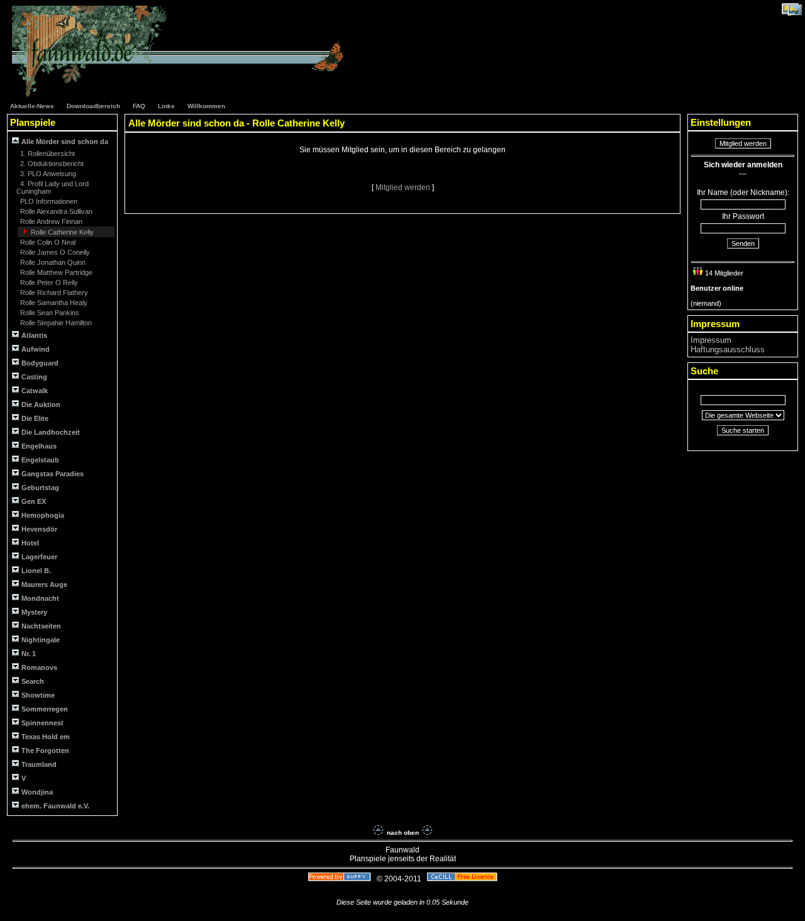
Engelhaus (39, 446)
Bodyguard (39, 363)
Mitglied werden (403, 187)
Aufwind (35, 349)
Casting (34, 377)
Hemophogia (42, 515)
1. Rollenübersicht (46, 153)
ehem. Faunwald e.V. (55, 806)
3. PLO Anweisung (47, 173)
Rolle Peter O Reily (48, 282)
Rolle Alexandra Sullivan (55, 211)
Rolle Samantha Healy (52, 302)
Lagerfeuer (39, 557)
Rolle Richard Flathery (53, 292)
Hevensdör (39, 529)
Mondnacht (40, 598)
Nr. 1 (28, 653)
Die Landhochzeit (50, 432)
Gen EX (33, 501)
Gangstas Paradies (52, 473)
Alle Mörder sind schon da (63, 141)
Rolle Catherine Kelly (61, 232)
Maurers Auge (44, 584)
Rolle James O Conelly (54, 252)
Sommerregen (44, 709)
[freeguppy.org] (340, 878)
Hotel (30, 543)
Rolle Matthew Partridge (55, 272)
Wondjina (37, 792)
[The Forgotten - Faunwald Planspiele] (184, 95)
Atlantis (34, 335)
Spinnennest (42, 723)
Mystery (34, 612)
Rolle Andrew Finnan (50, 221)
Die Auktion (40, 404)
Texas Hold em (45, 736)
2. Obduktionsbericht (51, 163)
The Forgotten (45, 750)
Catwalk (34, 390)
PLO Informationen (47, 201)
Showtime (38, 695)
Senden (743, 243)
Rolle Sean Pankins (48, 312)
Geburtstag (40, 487)
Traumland (39, 764)
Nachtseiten (41, 626)
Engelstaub (40, 460)
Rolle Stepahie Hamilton (55, 323)
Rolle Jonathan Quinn (52, 262)
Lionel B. (36, 570)
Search (32, 681)
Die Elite (34, 418)
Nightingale (40, 640)
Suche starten (742, 430)
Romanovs (39, 667)
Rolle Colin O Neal (46, 242)
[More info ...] (463, 878)
